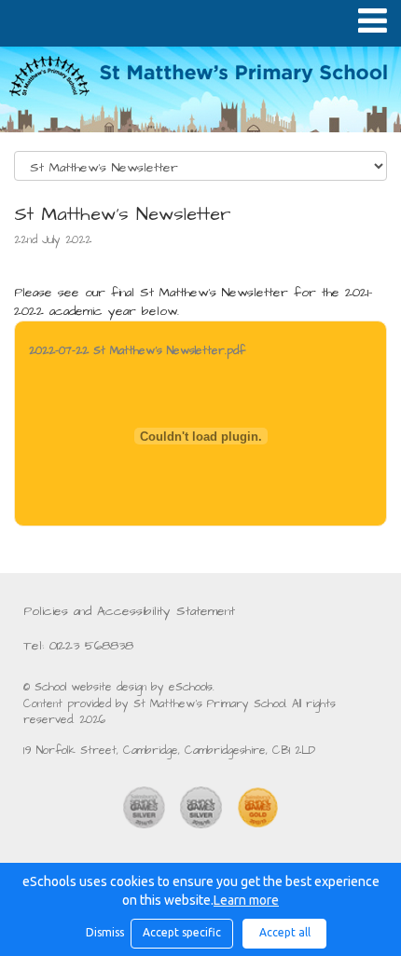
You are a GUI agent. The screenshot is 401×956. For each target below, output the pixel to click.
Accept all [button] (285, 932)
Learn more (246, 900)
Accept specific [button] (182, 932)
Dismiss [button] (103, 932)
